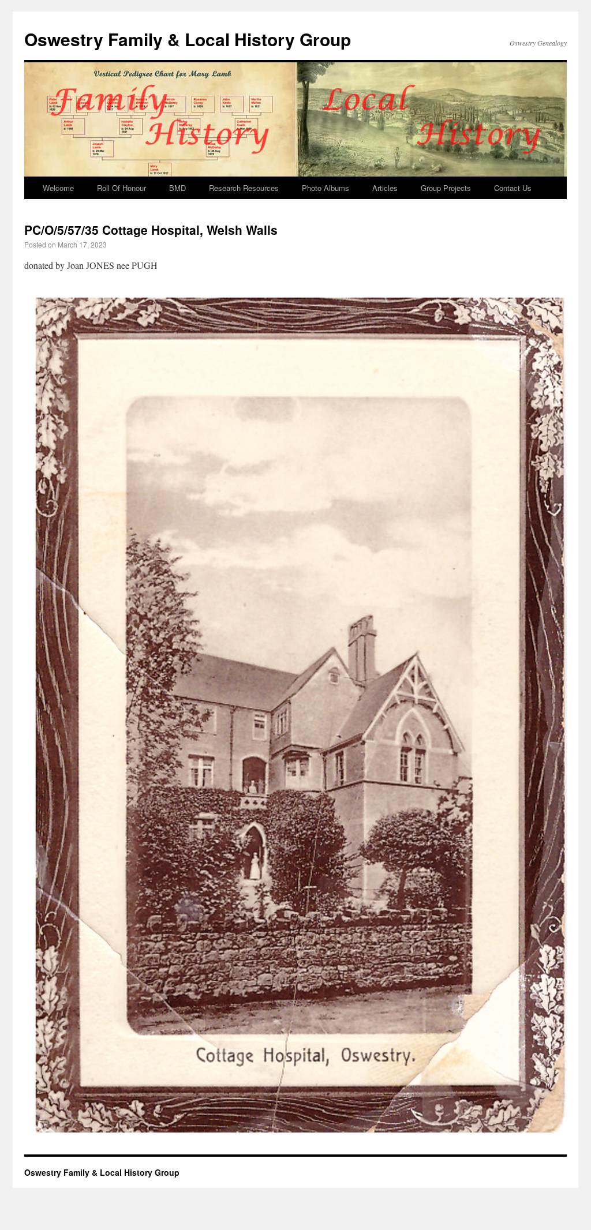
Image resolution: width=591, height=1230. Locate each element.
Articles (385, 187)
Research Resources (244, 187)
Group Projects (446, 187)
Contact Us (513, 187)
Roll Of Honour (121, 187)
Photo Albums (325, 187)
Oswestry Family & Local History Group (187, 39)
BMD (177, 187)
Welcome (58, 187)
